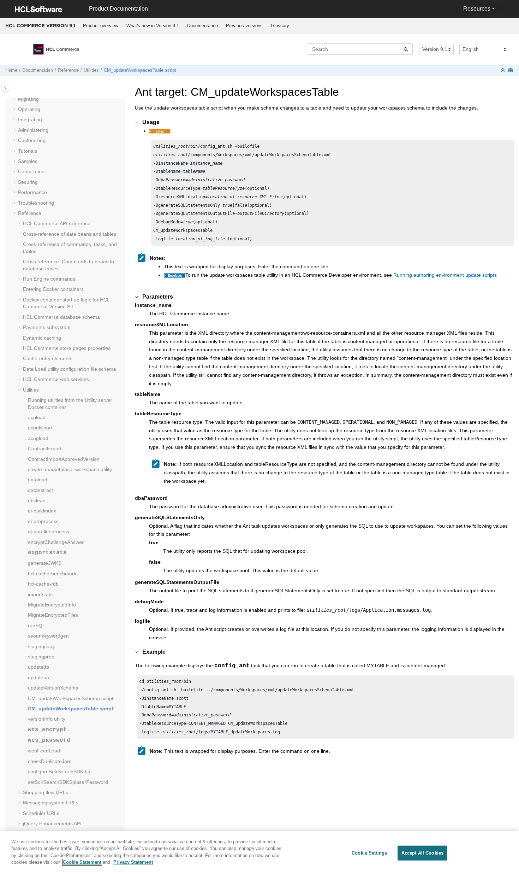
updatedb (38, 667)
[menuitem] (100, 26)
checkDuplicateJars (49, 761)
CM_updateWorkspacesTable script (140, 70)
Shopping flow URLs (45, 792)
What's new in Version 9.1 (152, 25)
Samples (27, 161)
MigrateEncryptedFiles (53, 615)
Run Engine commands (49, 279)
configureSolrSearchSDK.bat (60, 771)
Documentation (202, 25)
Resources (476, 9)
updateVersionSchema (53, 688)
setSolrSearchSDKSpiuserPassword (68, 782)
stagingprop (41, 656)
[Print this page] (511, 70)
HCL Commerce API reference (56, 223)
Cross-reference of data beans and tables (69, 234)
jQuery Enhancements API (52, 823)
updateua (38, 677)
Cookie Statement (82, 862)
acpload (37, 417)
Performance (32, 192)
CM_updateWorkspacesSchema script (70, 698)
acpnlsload (40, 427)
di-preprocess (43, 521)
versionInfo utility (46, 719)
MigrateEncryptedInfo (52, 605)
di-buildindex (42, 511)
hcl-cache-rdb (43, 584)
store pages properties (67, 348)
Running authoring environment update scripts (445, 275)
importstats (40, 594)
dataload (37, 479)
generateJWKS (44, 563)
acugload (38, 438)
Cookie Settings (369, 853)
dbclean (37, 500)
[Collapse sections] (503, 70)
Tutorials (27, 151)
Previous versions (244, 25)
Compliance (31, 171)
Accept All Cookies (422, 853)
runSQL (36, 625)
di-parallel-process (48, 531)
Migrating (28, 99)
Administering (33, 130)
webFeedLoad (44, 750)
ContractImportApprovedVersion (64, 459)
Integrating (30, 119)
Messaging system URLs (50, 802)
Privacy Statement (133, 862)
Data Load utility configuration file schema (69, 369)
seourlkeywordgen (48, 636)
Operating (29, 109)
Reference (68, 70)
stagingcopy (41, 646)
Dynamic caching (42, 338)
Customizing (32, 140)
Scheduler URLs (41, 813)
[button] (15, 99)
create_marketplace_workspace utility (70, 469)
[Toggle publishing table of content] (5, 88)
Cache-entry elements (47, 358)
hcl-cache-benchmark (52, 573)
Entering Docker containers (53, 289)
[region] (259, 852)
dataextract (40, 490)
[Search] (406, 49)
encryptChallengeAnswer (56, 542)
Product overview (100, 25)
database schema (61, 317)
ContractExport (44, 448)
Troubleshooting (36, 203)
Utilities (91, 70)
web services (56, 379)
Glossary (280, 25)
